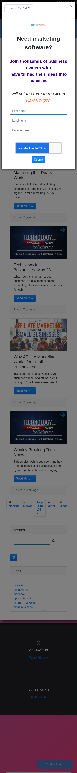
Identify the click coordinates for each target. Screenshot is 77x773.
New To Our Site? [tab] (19, 8)
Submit (38, 159)
